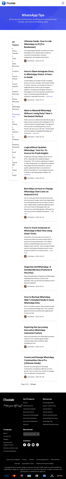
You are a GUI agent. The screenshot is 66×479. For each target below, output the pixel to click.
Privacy (24, 459)
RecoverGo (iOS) (28, 412)
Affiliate (5, 439)
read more (49, 96)
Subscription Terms (28, 463)
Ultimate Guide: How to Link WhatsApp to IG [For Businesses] (38, 44)
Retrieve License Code (10, 448)
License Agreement (42, 459)
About (5, 433)
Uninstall (17, 463)
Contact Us (7, 436)
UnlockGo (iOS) (28, 406)
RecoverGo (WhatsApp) (30, 415)
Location (15, 71)
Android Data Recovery (50, 418)
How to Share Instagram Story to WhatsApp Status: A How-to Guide (39, 74)
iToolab (8, 400)
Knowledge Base (48, 403)
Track (14, 58)
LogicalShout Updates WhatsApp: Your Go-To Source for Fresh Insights (36, 150)
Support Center (8, 445)
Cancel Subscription (9, 451)
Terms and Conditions (13, 459)
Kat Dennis (31, 61)
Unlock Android (47, 412)
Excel (14, 152)
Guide (14, 175)
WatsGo (25, 424)
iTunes (14, 170)
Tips (13, 157)
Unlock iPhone (47, 409)
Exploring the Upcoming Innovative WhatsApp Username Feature (36, 330)
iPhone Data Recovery (50, 415)
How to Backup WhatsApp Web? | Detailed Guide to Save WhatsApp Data (39, 300)
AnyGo (25, 403)
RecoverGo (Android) (30, 418)
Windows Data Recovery (51, 424)
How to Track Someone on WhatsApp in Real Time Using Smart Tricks (38, 230)
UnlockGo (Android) (29, 409)
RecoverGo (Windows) (30, 421)
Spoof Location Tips (49, 406)
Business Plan (7, 442)
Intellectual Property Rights (45, 463)
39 (31, 384)
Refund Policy (55, 459)
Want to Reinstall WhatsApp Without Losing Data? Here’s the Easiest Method (38, 113)
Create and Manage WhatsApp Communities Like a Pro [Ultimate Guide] (39, 360)
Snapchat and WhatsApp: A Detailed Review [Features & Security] (38, 269)
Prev (23, 384)
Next (34, 384)
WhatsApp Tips (48, 421)
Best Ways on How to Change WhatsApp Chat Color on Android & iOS (38, 191)
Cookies (31, 459)
